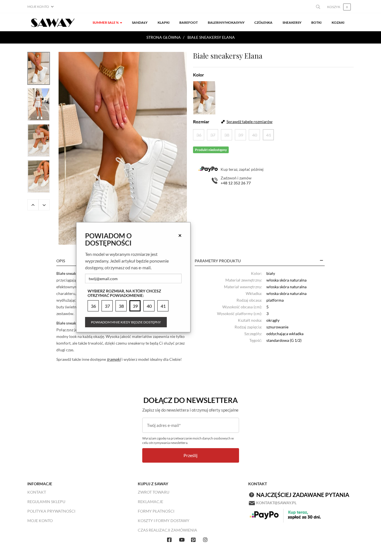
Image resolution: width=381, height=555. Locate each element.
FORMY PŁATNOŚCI (156, 511)
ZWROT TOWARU (153, 492)
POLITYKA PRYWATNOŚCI (51, 511)
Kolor (198, 74)
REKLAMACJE (150, 501)
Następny (44, 204)
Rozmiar (201, 121)
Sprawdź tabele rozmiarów (249, 121)
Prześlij (190, 455)
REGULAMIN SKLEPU (46, 501)
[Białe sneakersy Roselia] (122, 148)
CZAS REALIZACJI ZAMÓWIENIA (167, 530)
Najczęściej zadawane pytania (302, 495)
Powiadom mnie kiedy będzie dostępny (126, 322)
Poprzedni (32, 204)
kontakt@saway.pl (276, 502)
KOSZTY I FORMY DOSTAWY (163, 520)
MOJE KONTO (40, 520)
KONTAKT (36, 492)
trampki (114, 359)
